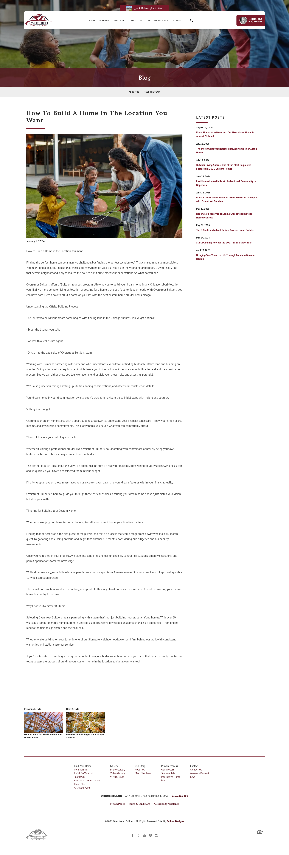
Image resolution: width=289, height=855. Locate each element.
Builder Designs (175, 821)
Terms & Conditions (139, 804)
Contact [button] (178, 20)
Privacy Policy (117, 804)
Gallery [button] (119, 20)
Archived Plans (82, 787)
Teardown (79, 776)
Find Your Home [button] (99, 20)
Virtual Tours (117, 776)
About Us (134, 92)
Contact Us (196, 769)
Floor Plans (80, 784)
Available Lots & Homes (87, 780)
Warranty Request (199, 773)
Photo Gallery (117, 769)
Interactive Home (170, 776)
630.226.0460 (180, 795)
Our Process (167, 769)
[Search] (191, 20)
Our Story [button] (136, 20)
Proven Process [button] (158, 20)
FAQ (192, 776)
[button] (191, 20)
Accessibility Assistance (166, 804)
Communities (81, 769)
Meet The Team (152, 92)
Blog (163, 780)
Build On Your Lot (83, 773)
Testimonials (168, 773)
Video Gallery (117, 773)
